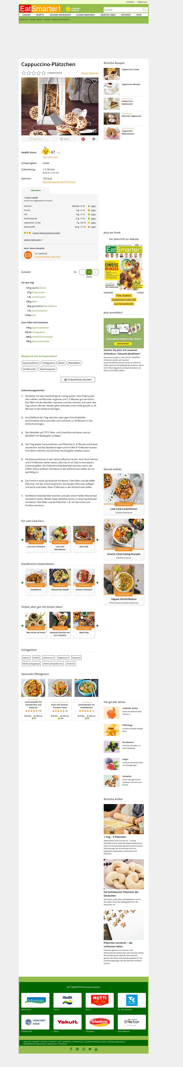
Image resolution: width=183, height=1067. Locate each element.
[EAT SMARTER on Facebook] (71, 1049)
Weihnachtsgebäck (31, 663)
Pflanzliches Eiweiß (60, 589)
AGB (59, 1042)
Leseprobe (108, 292)
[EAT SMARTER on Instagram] (84, 1049)
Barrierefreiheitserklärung (34, 1044)
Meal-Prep (84, 632)
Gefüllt (36, 657)
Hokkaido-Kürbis (130, 708)
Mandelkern (75, 362)
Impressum (66, 1042)
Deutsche (76, 657)
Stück (89, 276)
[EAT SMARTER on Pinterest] (77, 1049)
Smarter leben (107, 15)
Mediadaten (52, 1044)
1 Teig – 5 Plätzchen (115, 837)
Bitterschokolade (40, 341)
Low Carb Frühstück (36, 546)
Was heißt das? (50, 157)
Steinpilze (126, 776)
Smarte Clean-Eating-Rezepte (123, 554)
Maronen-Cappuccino (131, 116)
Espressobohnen (40, 327)
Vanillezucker (38, 296)
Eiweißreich (36, 589)
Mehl (34, 301)
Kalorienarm (48, 657)
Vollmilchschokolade (42, 336)
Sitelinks (44, 1042)
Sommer (26, 15)
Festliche (71, 663)
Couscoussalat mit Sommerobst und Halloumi (33, 705)
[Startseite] (40, 8)
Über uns (27, 1042)
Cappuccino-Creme (130, 69)
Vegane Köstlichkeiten (123, 599)
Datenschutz (78, 1042)
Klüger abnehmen (85, 15)
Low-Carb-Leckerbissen (123, 508)
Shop (139, 15)
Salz (34, 315)
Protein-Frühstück (84, 589)
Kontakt (52, 1042)
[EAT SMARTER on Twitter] (90, 1049)
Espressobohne (31, 362)
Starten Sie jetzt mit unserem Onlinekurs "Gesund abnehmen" (122, 351)
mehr (93, 206)
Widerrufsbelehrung (116, 1042)
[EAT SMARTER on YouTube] (96, 1049)
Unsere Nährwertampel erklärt (46, 233)
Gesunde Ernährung (60, 15)
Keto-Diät (84, 546)
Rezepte (40, 15)
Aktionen (126, 15)
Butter (43, 287)
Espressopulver (40, 310)
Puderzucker (38, 292)
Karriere (35, 1042)
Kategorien (62, 1044)
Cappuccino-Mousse (131, 84)
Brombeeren (128, 742)
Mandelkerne (50, 306)
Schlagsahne (38, 332)
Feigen (125, 759)
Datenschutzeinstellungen (95, 1042)
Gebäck (26, 657)
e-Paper (140, 292)
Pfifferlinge (127, 725)
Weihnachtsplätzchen (53, 663)
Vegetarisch (63, 657)
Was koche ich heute (36, 632)
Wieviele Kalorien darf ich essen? (59, 181)
